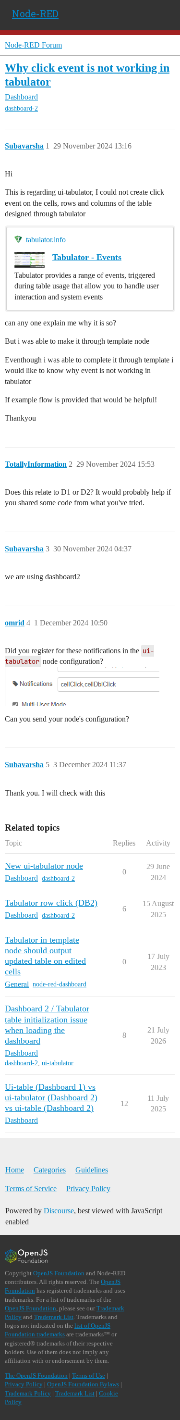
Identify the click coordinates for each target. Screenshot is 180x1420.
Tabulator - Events (86, 257)
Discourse (59, 1211)
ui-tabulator (57, 1063)
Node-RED (35, 13)
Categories (50, 1170)
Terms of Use (88, 1375)
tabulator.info (46, 240)
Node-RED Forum (33, 45)
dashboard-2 (21, 108)
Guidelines (91, 1170)
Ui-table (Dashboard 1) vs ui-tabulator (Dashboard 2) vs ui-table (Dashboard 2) (51, 1097)
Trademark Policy (28, 1393)
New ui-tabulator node (44, 866)
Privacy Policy (88, 1188)
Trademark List (53, 1316)
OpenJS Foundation (58, 1273)
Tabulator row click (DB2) (51, 903)
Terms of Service (31, 1188)
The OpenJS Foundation (36, 1375)
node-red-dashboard (59, 984)
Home (14, 1170)
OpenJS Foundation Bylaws (83, 1384)
